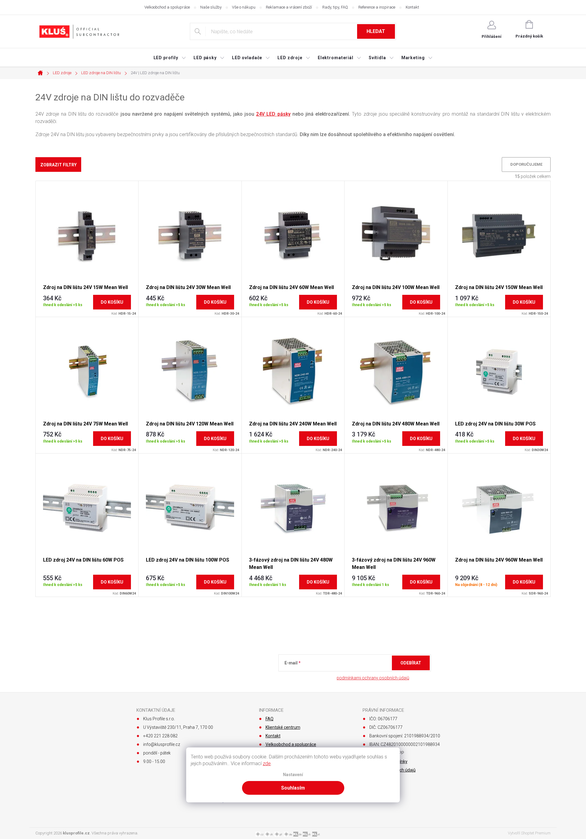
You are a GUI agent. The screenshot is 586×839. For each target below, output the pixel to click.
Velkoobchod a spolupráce (167, 7)
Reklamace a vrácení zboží (289, 7)
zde (267, 763)
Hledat (376, 31)
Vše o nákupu (243, 7)
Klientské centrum (283, 727)
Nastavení (293, 774)
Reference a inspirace (376, 7)
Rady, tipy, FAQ (335, 7)
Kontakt (412, 7)
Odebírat (410, 662)
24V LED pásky (273, 114)
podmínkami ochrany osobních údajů (373, 677)
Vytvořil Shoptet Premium (529, 833)
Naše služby (211, 7)
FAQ (269, 718)
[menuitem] (170, 57)
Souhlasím (293, 788)
